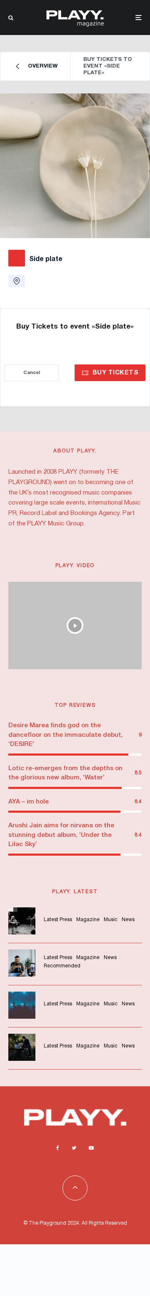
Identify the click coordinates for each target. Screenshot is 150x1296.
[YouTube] (91, 1148)
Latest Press (58, 919)
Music (111, 919)
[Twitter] (73, 1148)
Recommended (62, 966)
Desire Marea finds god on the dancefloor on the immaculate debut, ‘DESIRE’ (65, 735)
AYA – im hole (28, 802)
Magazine (88, 919)
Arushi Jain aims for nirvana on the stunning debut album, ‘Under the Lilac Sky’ (61, 835)
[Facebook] (57, 1148)
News (128, 919)
